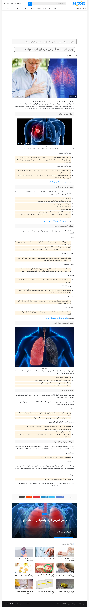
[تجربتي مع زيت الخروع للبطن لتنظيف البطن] (65, 584)
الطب (64, 42)
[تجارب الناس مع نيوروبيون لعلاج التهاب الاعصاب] (44, 584)
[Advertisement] (44, 24)
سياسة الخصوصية (27, 603)
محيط (25, 101)
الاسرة (54, 8)
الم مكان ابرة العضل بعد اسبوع (46, 558)
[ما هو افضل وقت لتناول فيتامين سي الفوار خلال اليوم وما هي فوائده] (24, 584)
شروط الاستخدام (18, 603)
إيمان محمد (74, 55)
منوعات (7, 8)
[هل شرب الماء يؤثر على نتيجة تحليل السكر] (24, 552)
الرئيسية (70, 42)
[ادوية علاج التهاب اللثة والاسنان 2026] (44, 568)
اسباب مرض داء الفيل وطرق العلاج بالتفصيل (56, 221)
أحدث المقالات (10, 3)
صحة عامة (58, 42)
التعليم (49, 8)
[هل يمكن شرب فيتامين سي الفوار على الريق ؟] (24, 568)
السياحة (44, 8)
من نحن (34, 603)
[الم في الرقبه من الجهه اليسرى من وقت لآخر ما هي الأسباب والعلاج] (65, 568)
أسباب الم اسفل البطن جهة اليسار (59, 181)
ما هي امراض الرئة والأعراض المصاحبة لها (44, 520)
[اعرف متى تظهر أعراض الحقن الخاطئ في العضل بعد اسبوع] (65, 552)
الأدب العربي (23, 8)
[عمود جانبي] (4, 3)
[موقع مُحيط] (78, 3)
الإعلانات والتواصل (8, 603)
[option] (44, 520)
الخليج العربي (31, 8)
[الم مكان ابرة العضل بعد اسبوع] (44, 552)
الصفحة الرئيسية (19, 3)
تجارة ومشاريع (15, 8)
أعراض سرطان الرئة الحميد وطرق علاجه (57, 318)
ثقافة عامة (38, 8)
